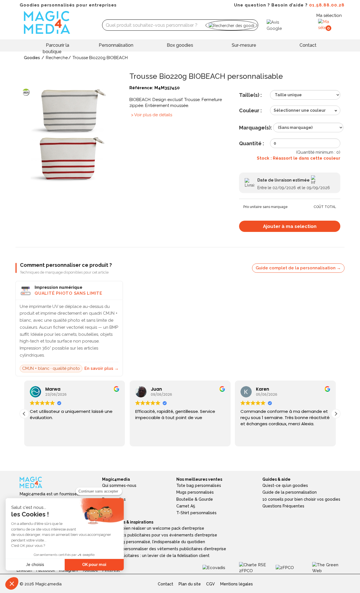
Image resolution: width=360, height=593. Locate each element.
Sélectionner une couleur (300, 110)
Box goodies (180, 45)
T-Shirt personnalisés (196, 513)
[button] (336, 413)
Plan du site (190, 584)
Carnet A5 (185, 506)
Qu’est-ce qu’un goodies (285, 485)
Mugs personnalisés (195, 492)
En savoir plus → (101, 368)
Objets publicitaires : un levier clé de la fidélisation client (156, 555)
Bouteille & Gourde (194, 499)
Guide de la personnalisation (289, 492)
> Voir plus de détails (151, 114)
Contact (308, 45)
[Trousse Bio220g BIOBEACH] (70, 134)
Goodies (32, 57)
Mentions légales (236, 584)
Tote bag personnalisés (198, 485)
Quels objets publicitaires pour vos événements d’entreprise (159, 535)
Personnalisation (116, 45)
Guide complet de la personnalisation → (298, 267)
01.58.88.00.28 (327, 5)
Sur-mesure (244, 45)
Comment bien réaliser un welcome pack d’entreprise (153, 528)
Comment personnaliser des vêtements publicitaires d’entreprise (164, 549)
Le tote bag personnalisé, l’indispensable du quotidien (153, 542)
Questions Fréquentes (283, 506)
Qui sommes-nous (119, 485)
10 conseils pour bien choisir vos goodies (301, 499)
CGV (210, 584)
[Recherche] (231, 25)
